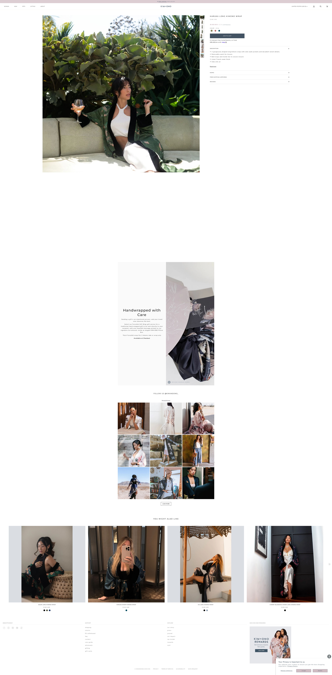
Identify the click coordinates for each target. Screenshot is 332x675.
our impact (171, 636)
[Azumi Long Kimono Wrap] (47, 564)
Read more (213, 66)
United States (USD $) (299, 6)
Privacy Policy (292, 666)
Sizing (212, 72)
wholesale (89, 645)
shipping (88, 627)
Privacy (156, 669)
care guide (89, 642)
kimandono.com (141, 669)
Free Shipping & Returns (218, 77)
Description (214, 48)
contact (88, 639)
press (169, 630)
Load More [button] (166, 504)
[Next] (329, 564)
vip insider (171, 639)
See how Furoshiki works (180, 382)
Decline (320, 671)
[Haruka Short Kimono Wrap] (126, 564)
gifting (87, 648)
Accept (304, 671)
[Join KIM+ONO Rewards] (270, 663)
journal (169, 633)
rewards (170, 642)
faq (86, 636)
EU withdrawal (90, 633)
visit (168, 645)
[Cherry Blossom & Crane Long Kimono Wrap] (285, 564)
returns (87, 630)
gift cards (88, 651)
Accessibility (180, 669)
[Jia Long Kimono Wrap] (205, 564)
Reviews (213, 81)
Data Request (193, 669)
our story (170, 627)
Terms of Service (167, 669)
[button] (134, 418)
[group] (202, 17)
